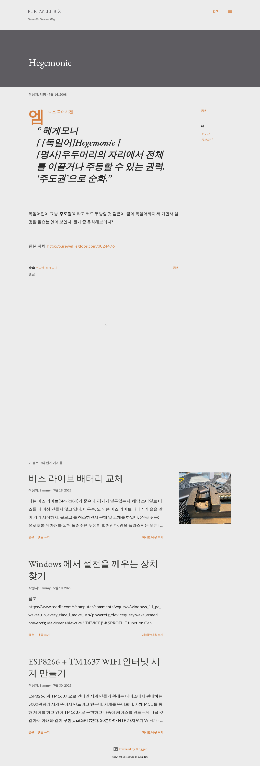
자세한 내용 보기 (152, 537)
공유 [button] (204, 110)
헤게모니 (206, 139)
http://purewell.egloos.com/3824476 (81, 246)
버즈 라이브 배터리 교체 (75, 478)
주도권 (205, 134)
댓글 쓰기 (44, 537)
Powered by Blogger (132, 749)
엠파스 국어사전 (60, 111)
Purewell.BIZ (44, 11)
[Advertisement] (97, 410)
